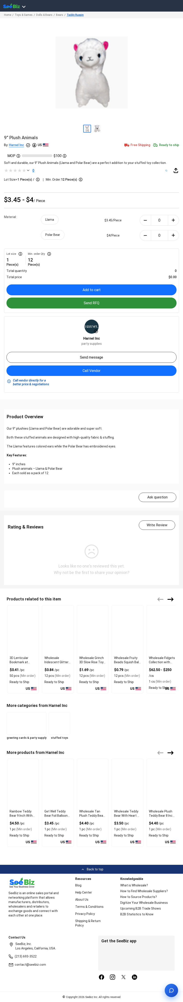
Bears (59, 14)
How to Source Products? (138, 897)
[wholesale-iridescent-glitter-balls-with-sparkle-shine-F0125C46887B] (57, 630)
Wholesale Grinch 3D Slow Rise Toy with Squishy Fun (91, 662)
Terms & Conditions (89, 906)
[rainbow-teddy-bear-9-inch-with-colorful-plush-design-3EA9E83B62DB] (23, 783)
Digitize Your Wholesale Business (144, 902)
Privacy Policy (85, 914)
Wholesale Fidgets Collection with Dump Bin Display (162, 662)
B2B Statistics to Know (137, 914)
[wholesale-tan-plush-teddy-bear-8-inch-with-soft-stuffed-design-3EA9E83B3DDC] (92, 783)
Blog (78, 885)
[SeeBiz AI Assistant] (171, 990)
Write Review (157, 525)
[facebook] (101, 977)
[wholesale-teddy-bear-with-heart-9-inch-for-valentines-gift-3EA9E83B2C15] (127, 783)
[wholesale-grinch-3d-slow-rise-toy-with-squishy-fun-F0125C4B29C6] (92, 630)
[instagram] (112, 977)
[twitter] (123, 977)
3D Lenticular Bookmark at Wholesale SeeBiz (22, 662)
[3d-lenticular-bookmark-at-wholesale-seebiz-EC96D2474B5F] (23, 630)
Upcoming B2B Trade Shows (140, 908)
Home (7, 14)
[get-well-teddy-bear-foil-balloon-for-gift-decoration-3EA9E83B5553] (57, 783)
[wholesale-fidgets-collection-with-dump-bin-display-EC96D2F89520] (162, 630)
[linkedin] (134, 977)
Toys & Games (24, 14)
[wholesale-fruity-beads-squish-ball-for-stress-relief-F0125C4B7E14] (127, 630)
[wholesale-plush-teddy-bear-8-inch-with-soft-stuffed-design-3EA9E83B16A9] (162, 783)
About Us (81, 899)
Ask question (157, 497)
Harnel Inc (16, 145)
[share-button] (176, 170)
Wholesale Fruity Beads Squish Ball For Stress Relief (126, 662)
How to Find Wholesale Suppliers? (144, 891)
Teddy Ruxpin (75, 14)
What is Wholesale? (134, 885)
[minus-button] (145, 220)
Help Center (83, 892)
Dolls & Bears (44, 14)
